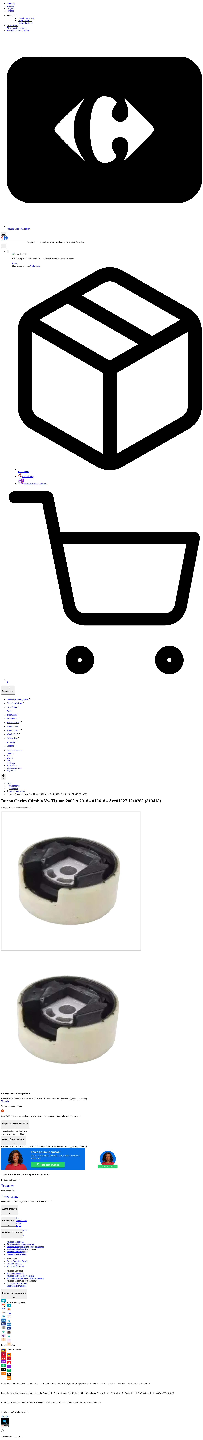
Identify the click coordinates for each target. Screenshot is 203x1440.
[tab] (71, 881)
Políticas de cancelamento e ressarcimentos (25, 1247)
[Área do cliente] (8, 251)
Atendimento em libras (16, 28)
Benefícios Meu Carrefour (18, 30)
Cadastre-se (35, 266)
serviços (10, 11)
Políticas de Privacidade (17, 1283)
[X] (4, 1417)
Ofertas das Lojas (25, 23)
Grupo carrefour (25, 20)
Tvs (8, 760)
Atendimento (12, 25)
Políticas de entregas (15, 1242)
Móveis (10, 758)
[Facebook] (2, 1417)
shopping (11, 3)
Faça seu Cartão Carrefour (18, 229)
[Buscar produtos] (3, 246)
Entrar (15, 263)
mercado (10, 6)
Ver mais (5, 1101)
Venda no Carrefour (15, 1266)
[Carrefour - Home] (4, 239)
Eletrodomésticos (14, 768)
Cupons (10, 753)
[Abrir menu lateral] (3, 234)
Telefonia (11, 763)
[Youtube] (9, 1417)
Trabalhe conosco (14, 1263)
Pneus (9, 755)
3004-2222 (9, 1186)
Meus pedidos (13, 1246)
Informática (12, 765)
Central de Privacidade (16, 1286)
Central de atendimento (17, 1220)
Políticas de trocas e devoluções (20, 1244)
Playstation (11, 770)
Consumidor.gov (14, 1254)
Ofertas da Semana (15, 750)
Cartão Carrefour (14, 1251)
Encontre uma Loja (26, 18)
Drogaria (10, 8)
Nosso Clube (27, 476)
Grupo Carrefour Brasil (17, 1261)
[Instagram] (7, 1417)
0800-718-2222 (11, 1197)
